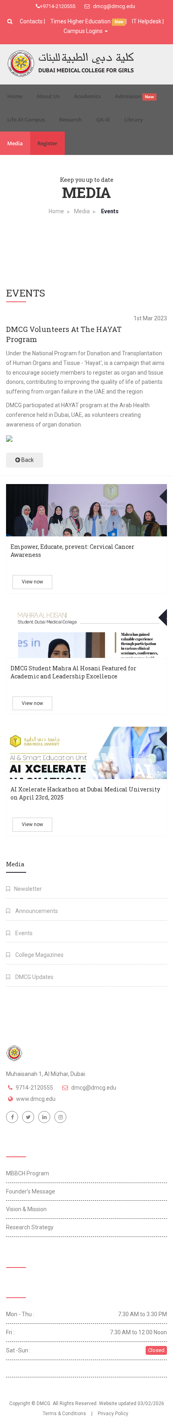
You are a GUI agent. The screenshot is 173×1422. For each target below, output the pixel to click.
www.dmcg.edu (36, 1099)
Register (47, 143)
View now (32, 582)
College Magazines (39, 955)
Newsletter (28, 889)
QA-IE (103, 119)
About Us (48, 96)
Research (70, 119)
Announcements (36, 911)
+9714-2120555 (57, 6)
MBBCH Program (27, 1173)
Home (14, 96)
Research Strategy (30, 1227)
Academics (87, 96)
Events (23, 933)
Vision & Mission (26, 1209)
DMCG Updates (34, 977)
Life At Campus (26, 119)
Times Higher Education (81, 21)
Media (15, 143)
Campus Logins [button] (84, 31)
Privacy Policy (113, 1413)
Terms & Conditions (64, 1413)
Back (27, 460)
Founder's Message (30, 1191)
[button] (10, 21)
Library (133, 119)
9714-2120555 (34, 1087)
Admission (134, 96)
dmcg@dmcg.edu (113, 6)
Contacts (32, 21)
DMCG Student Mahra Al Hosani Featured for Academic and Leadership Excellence (73, 672)
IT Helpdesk (146, 21)
